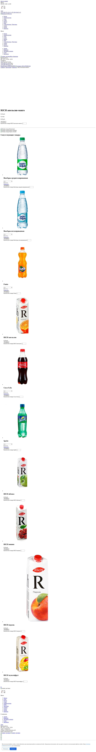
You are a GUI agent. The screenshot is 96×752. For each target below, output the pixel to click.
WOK (5, 704)
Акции (5, 48)
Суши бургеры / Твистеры (10, 24)
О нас (5, 52)
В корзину (3, 121)
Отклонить (5, 748)
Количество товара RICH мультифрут (13, 681)
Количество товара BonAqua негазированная (15, 240)
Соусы (5, 27)
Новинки (6, 50)
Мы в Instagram (14, 56)
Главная (3, 67)
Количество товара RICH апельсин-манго (11, 123)
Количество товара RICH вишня (12, 550)
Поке (5, 23)
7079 (2, 11)
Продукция (8, 67)
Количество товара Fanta (10, 293)
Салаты (5, 707)
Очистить (6, 184)
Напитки (6, 28)
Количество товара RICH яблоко (12, 500)
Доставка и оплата (8, 51)
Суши (5, 20)
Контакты (6, 54)
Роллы (5, 16)
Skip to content (4, 1)
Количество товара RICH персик (12, 631)
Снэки (5, 25)
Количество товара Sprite (10, 450)
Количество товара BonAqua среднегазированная (16, 187)
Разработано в (8, 66)
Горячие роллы (7, 17)
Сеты (5, 19)
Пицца (5, 21)
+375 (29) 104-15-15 (6, 64)
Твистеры (6, 706)
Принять (13, 748)
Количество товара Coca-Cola (11, 396)
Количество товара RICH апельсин (13, 343)
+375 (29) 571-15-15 (6, 63)
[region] (48, 746)
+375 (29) (6, 12)
